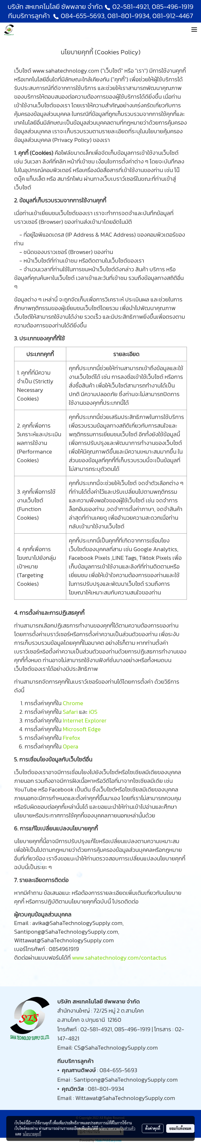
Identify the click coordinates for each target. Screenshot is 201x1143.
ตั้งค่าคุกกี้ (152, 1128)
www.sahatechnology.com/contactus (119, 957)
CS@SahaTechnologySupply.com (116, 1047)
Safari (70, 712)
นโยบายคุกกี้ (32, 1133)
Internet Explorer (85, 720)
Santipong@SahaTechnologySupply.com (126, 1079)
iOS (93, 712)
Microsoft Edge (82, 729)
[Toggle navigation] (194, 30)
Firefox (71, 737)
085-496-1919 (172, 6)
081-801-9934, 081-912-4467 (150, 15)
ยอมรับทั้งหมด (180, 1128)
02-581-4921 (130, 6)
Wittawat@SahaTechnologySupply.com (125, 1098)
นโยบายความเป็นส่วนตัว (117, 1128)
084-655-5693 (82, 15)
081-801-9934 (106, 1088)
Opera (70, 746)
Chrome (73, 703)
